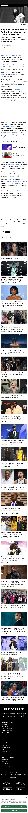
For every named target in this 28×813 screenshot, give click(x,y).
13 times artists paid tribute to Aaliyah (13, 258)
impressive (4, 74)
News (2, 26)
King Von (7, 231)
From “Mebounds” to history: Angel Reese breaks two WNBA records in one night (12, 374)
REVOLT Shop (6, 766)
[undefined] (7, 147)
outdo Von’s (15, 191)
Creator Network (6, 733)
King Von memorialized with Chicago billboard (18, 154)
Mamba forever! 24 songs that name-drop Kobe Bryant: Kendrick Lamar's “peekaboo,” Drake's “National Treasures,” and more (12, 535)
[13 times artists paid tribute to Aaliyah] (14, 249)
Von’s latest (4, 65)
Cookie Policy (11, 804)
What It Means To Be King (8, 55)
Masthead (5, 745)
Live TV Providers (7, 728)
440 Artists (5, 735)
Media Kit (4, 749)
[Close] (26, 797)
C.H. (5, 45)
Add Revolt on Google (11, 47)
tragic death (10, 172)
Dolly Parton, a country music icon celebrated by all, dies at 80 (11, 396)
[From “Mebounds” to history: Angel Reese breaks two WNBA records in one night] (14, 364)
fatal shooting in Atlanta (12, 164)
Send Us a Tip (6, 747)
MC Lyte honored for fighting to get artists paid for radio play (12, 653)
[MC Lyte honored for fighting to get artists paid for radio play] (14, 643)
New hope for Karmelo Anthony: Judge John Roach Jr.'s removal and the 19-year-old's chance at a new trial (13, 607)
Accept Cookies (14, 810)
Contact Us (5, 761)
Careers (4, 751)
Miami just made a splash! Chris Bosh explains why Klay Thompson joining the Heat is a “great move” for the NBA (13, 487)
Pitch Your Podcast (7, 730)
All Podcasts (5, 726)
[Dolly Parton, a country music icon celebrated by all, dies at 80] (14, 386)
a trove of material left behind (15, 181)
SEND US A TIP (14, 777)
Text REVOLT (6, 764)
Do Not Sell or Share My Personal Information (14, 806)
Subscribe (5, 759)
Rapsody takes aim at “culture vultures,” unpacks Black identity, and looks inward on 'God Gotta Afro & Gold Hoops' (12, 559)
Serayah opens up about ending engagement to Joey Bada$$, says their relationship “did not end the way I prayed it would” (13, 418)
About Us (4, 743)
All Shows (4, 724)
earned (18, 89)
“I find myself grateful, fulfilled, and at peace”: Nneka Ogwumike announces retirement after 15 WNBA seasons (13, 699)
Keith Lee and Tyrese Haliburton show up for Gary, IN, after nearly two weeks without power (13, 464)
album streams (8, 82)
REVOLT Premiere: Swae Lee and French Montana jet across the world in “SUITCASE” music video (13, 352)
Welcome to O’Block (10, 126)
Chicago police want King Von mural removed (19, 146)
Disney (6, 220)
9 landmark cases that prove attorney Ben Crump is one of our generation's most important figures (12, 442)
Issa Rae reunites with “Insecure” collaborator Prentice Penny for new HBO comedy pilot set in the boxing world (12, 304)
